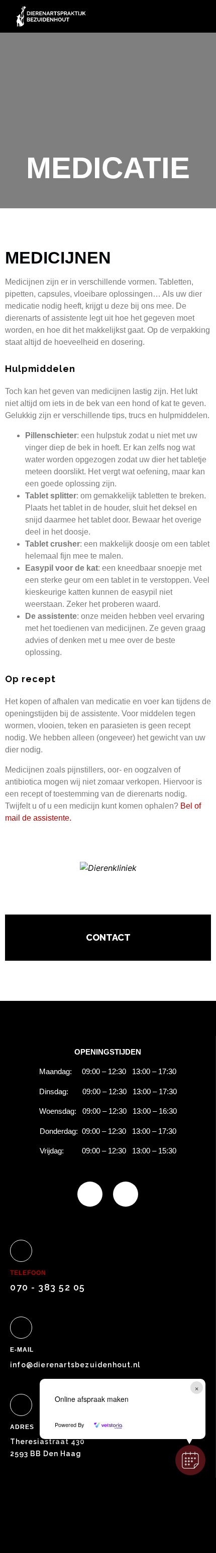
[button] (190, 1460)
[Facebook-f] (89, 1194)
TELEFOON (28, 1272)
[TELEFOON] (21, 1251)
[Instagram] (125, 1194)
